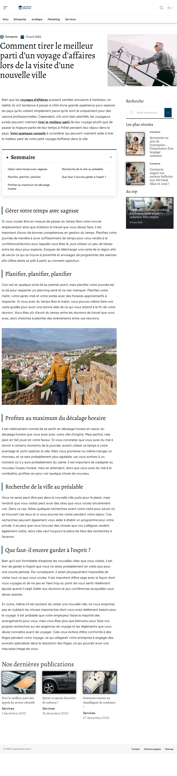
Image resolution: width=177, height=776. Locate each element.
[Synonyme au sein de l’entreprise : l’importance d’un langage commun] (135, 144)
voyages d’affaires (34, 100)
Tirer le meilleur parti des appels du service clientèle (18, 700)
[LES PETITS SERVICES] (24, 8)
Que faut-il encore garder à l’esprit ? (84, 177)
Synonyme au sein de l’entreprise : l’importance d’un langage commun (161, 146)
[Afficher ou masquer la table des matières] (73, 157)
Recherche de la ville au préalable (82, 169)
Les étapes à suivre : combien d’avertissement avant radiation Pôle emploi (149, 213)
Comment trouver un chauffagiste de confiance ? (99, 702)
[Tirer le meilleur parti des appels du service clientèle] (18, 682)
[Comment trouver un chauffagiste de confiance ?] (100, 682)
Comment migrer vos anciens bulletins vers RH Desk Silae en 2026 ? (161, 176)
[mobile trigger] (6, 8)
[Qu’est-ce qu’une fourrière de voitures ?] (59, 682)
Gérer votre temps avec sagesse (27, 169)
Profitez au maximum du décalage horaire (29, 186)
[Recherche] (161, 8)
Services (8, 708)
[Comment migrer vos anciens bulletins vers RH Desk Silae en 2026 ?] (135, 173)
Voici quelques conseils (28, 133)
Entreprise (155, 132)
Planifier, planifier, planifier (24, 177)
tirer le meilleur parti (54, 122)
